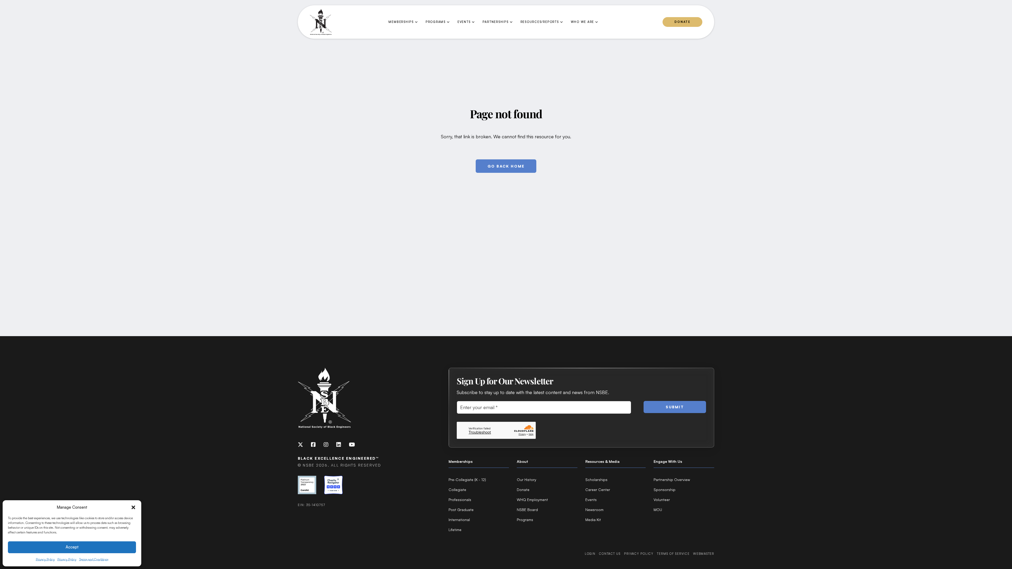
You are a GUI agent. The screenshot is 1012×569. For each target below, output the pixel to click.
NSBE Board (527, 509)
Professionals (460, 499)
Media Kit (593, 519)
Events (591, 499)
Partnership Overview (672, 479)
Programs (525, 519)
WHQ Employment (532, 499)
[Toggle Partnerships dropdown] (511, 22)
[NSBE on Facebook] (313, 445)
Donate (682, 22)
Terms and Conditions (93, 559)
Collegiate (457, 489)
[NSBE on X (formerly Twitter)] (300, 445)
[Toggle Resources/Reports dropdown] (561, 22)
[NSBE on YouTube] (352, 445)
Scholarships (596, 479)
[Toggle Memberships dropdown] (416, 22)
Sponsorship (664, 489)
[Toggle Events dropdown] (473, 22)
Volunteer (662, 499)
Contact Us (610, 554)
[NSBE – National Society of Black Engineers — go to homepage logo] (321, 22)
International (459, 519)
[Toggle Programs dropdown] (448, 22)
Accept (72, 547)
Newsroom (594, 509)
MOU (658, 509)
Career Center (597, 489)
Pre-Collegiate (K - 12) (467, 479)
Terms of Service (673, 554)
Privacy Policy (45, 559)
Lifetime (455, 529)
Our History (526, 479)
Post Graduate (461, 509)
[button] (133, 507)
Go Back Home (506, 166)
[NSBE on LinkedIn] (338, 445)
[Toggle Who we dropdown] (596, 22)
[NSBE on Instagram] (326, 445)
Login (590, 554)
